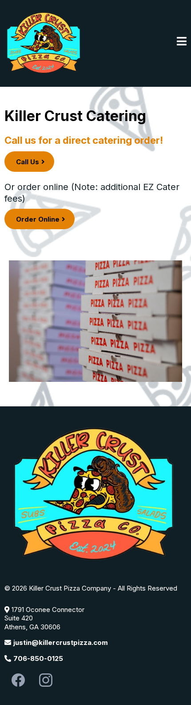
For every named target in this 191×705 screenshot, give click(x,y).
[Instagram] (46, 680)
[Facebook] (18, 680)
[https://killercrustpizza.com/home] (44, 41)
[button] (182, 42)
